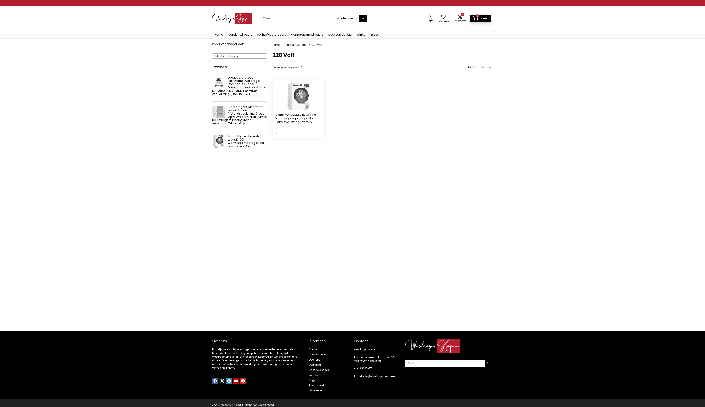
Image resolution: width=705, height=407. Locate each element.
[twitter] (222, 381)
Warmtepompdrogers (307, 34)
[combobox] (239, 56)
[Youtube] (236, 381)
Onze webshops (319, 370)
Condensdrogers (240, 34)
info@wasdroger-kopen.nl (379, 376)
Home (218, 34)
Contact (314, 349)
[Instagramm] (229, 381)
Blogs (375, 34)
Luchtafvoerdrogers (271, 34)
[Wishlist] (443, 17)
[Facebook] (215, 381)
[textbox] (239, 56)
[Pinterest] (243, 381)
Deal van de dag (340, 34)
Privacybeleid (317, 385)
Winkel (361, 34)
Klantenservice (318, 354)
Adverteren (316, 390)
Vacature (315, 375)
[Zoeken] (363, 18)
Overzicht (315, 365)
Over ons (314, 359)
